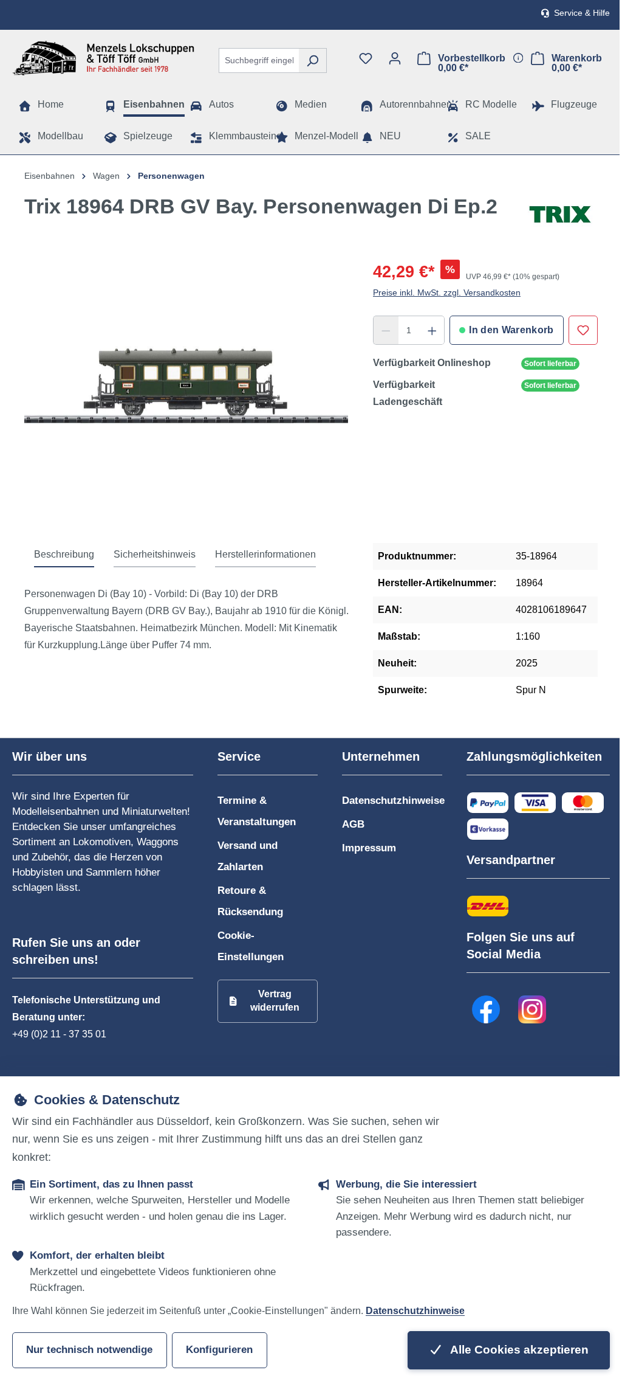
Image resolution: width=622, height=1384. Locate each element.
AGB (353, 824)
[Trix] (560, 214)
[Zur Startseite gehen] (103, 58)
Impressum (369, 848)
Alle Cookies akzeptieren (518, 1349)
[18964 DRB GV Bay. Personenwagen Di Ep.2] (186, 390)
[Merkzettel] (365, 58)
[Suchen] (312, 60)
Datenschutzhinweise (393, 800)
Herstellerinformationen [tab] (265, 554)
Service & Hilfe (582, 13)
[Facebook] (486, 1009)
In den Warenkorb (511, 330)
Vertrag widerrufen (274, 1000)
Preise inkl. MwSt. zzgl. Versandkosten (447, 292)
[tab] (64, 555)
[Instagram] (533, 1009)
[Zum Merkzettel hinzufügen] (583, 330)
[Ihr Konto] (394, 58)
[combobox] (259, 60)
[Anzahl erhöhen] (432, 330)
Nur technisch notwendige (89, 1349)
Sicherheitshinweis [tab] (155, 554)
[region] (186, 390)
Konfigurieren (219, 1349)
